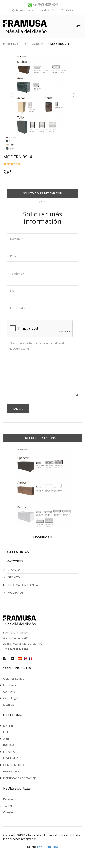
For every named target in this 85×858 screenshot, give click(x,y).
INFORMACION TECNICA (23, 585)
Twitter (7, 806)
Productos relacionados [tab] (42, 438)
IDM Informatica (47, 847)
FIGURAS (9, 745)
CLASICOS (14, 570)
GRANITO (14, 577)
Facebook (9, 799)
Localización (47, 10)
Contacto (67, 10)
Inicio (6, 44)
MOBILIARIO (11, 758)
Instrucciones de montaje (20, 778)
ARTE (6, 739)
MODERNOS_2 (42, 537)
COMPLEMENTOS (14, 765)
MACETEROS (21, 44)
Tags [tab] (42, 202)
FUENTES (9, 752)
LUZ (5, 732)
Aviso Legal (10, 698)
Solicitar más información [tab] (42, 193)
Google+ (8, 812)
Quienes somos (22, 10)
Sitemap (8, 704)
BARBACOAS (11, 771)
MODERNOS (39, 44)
